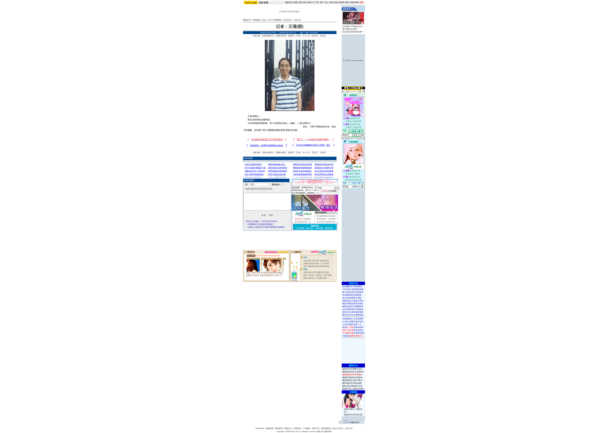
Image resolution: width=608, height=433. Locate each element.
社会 (264, 20)
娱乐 (305, 2)
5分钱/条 (329, 191)
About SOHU (337, 428)
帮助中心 (288, 428)
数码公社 (353, 365)
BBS (357, 2)
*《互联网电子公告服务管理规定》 (260, 224)
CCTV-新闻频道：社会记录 (279, 20)
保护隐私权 (326, 428)
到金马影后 (352, 330)
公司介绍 (348, 428)
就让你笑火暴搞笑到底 (326, 222)
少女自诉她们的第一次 (351, 324)
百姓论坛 (353, 283)
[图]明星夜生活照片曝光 (352, 380)
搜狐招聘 (270, 428)
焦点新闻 (300, 228)
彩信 (336, 2)
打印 (315, 36)
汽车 (317, 2)
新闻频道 (256, 20)
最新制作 (298, 219)
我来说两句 (268, 36)
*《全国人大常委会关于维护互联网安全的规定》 (265, 227)
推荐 (291, 36)
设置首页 (297, 428)
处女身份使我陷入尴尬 (351, 298)
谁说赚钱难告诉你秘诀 (326, 216)
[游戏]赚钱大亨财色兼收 (352, 286)
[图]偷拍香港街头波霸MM (353, 372)
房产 (322, 2)
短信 (331, 2)
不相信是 (352, 336)
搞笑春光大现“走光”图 (353, 415)
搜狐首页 (289, 2)
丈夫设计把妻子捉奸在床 (352, 321)
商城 (352, 2)
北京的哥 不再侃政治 (351, 26)
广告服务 (306, 428)
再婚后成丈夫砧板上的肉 (352, 301)
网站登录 (279, 428)
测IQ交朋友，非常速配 (326, 219)
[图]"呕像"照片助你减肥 (352, 383)
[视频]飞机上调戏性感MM (353, 389)
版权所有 (328, 431)
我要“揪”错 (280, 36)
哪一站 (307, 222)
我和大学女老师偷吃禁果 (352, 312)
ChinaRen (260, 428)
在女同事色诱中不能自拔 (352, 309)
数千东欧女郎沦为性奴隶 (352, 292)
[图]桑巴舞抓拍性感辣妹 (352, 377)
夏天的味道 (299, 222)
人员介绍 (297, 20)
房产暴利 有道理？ (350, 29)
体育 (300, 2)
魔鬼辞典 (329, 228)
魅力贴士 (310, 228)
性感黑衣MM (353, 333)
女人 (327, 2)
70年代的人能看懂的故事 (353, 289)
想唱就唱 (306, 219)
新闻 (296, 2)
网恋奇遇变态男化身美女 (352, 303)
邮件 (347, 2)
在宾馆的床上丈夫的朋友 (352, 319)
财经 (310, 2)
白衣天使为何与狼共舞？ (352, 32)
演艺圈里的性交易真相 (351, 295)
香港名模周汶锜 (352, 327)
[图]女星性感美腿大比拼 (352, 386)
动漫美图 (353, 392)
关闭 (323, 36)
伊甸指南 (319, 228)
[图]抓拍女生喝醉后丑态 (352, 369)
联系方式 (316, 428)
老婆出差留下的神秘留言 (352, 306)
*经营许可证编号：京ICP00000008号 (261, 221)
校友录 (342, 2)
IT (313, 2)
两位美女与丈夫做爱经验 (352, 315)
